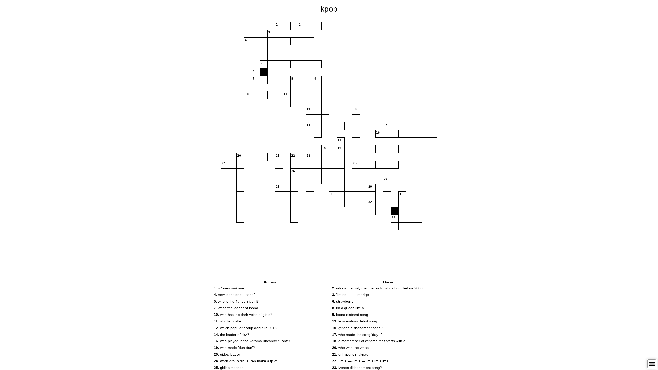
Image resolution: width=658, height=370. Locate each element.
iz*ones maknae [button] (229, 288)
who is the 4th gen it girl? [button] (236, 301)
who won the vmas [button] (350, 348)
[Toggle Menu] (651, 363)
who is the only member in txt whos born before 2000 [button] (377, 288)
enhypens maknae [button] (350, 354)
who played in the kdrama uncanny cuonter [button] (252, 341)
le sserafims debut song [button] (354, 321)
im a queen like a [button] (348, 308)
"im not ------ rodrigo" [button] (351, 295)
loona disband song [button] (350, 314)
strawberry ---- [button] (346, 301)
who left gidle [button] (227, 321)
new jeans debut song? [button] (235, 295)
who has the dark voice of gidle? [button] (243, 314)
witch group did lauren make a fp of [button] (245, 361)
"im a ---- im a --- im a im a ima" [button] (361, 361)
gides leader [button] (227, 354)
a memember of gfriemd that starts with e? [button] (369, 341)
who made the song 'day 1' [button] (357, 334)
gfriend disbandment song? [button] (357, 328)
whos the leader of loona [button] (236, 308)
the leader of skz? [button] (231, 334)
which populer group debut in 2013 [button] (245, 328)
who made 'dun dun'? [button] (234, 348)
